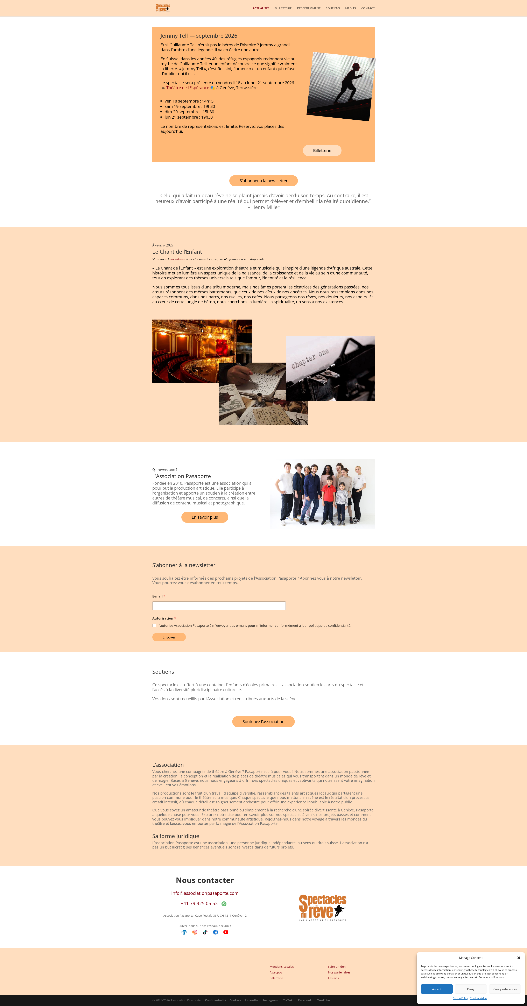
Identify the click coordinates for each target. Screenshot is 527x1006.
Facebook (305, 1000)
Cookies (235, 1000)
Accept (436, 989)
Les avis (333, 978)
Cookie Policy (460, 998)
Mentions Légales (282, 967)
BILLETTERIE (283, 8)
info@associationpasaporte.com (205, 893)
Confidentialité (478, 998)
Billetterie (322, 150)
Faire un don (337, 967)
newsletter (178, 259)
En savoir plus (205, 517)
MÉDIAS (350, 8)
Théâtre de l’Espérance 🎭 (190, 87)
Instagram (270, 1000)
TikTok (288, 1000)
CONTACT (368, 8)
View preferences (505, 989)
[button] (519, 958)
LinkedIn (251, 1000)
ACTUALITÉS (261, 8)
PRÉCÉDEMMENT (309, 8)
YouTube (323, 1000)
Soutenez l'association (263, 721)
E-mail (158, 596)
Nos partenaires (339, 972)
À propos (276, 972)
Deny (471, 989)
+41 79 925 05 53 (199, 903)
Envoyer (169, 637)
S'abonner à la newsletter (264, 180)
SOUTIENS (333, 8)
